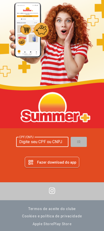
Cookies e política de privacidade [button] (52, 216)
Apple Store (43, 224)
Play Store (62, 224)
